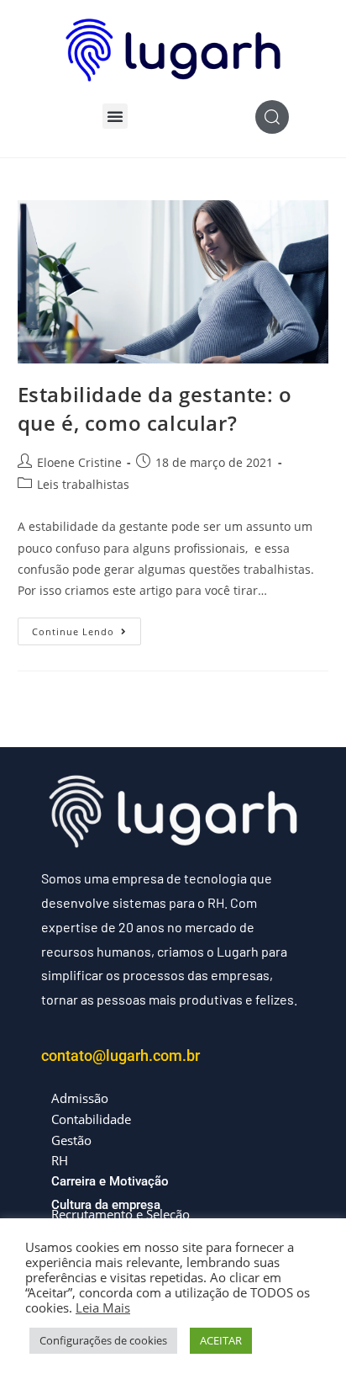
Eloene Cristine (79, 462)
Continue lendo (86, 628)
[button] (115, 116)
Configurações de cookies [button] (103, 1340)
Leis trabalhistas (83, 484)
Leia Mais (103, 1307)
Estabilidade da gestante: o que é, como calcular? (155, 408)
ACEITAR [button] (221, 1340)
